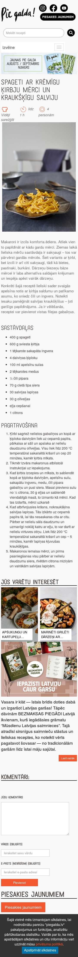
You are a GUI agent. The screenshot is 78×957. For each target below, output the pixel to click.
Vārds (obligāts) (11, 844)
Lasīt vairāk (68, 758)
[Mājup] (19, 14)
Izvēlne (8, 47)
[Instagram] (43, 8)
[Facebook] (53, 8)
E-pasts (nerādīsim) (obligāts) (20, 863)
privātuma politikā (49, 944)
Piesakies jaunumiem (23, 907)
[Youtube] (64, 8)
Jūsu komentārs (12, 797)
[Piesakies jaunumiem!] (58, 17)
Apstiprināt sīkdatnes (40, 950)
